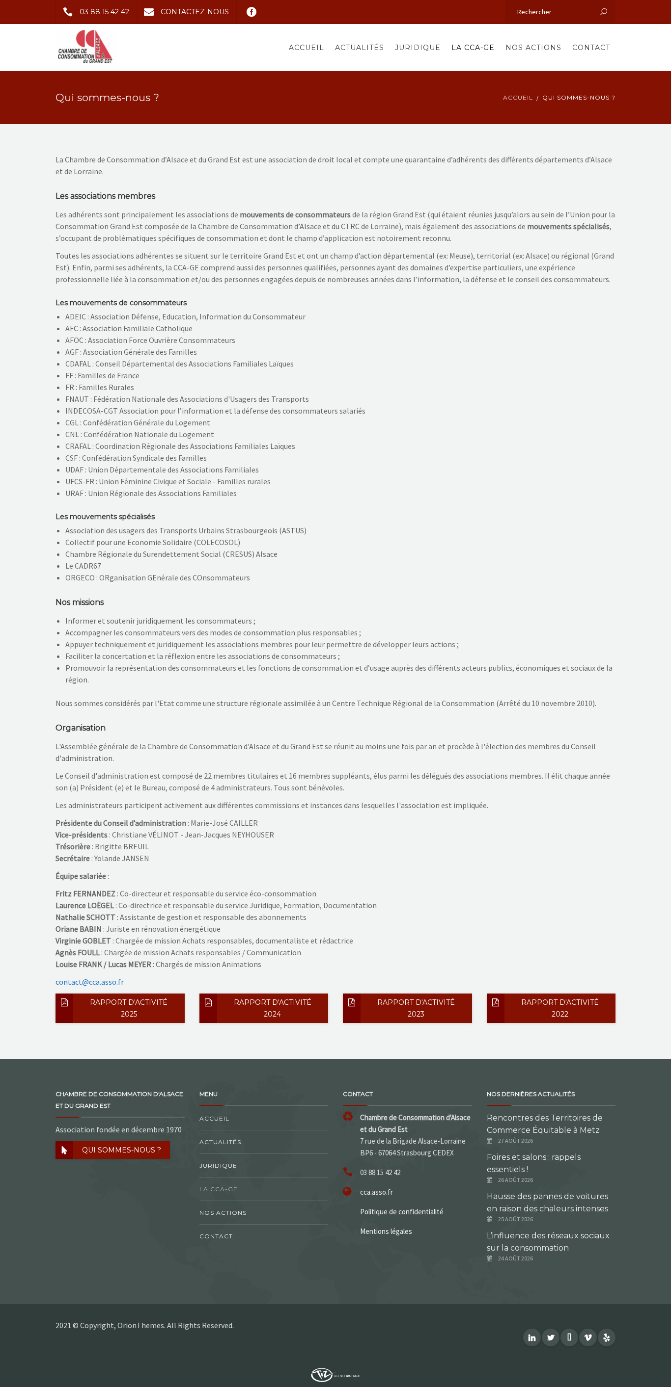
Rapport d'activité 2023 (416, 1008)
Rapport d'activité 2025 (129, 1008)
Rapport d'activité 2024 (272, 1008)
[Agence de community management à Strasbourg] (335, 1374)
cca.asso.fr (376, 1192)
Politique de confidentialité (402, 1211)
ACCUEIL (518, 97)
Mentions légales (386, 1231)
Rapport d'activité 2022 (560, 1008)
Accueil (306, 47)
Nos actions (533, 47)
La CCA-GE (473, 47)
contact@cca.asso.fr (90, 982)
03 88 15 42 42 (104, 11)
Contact (591, 47)
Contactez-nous (195, 11)
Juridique (418, 47)
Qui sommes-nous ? (121, 1150)
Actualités (359, 47)
